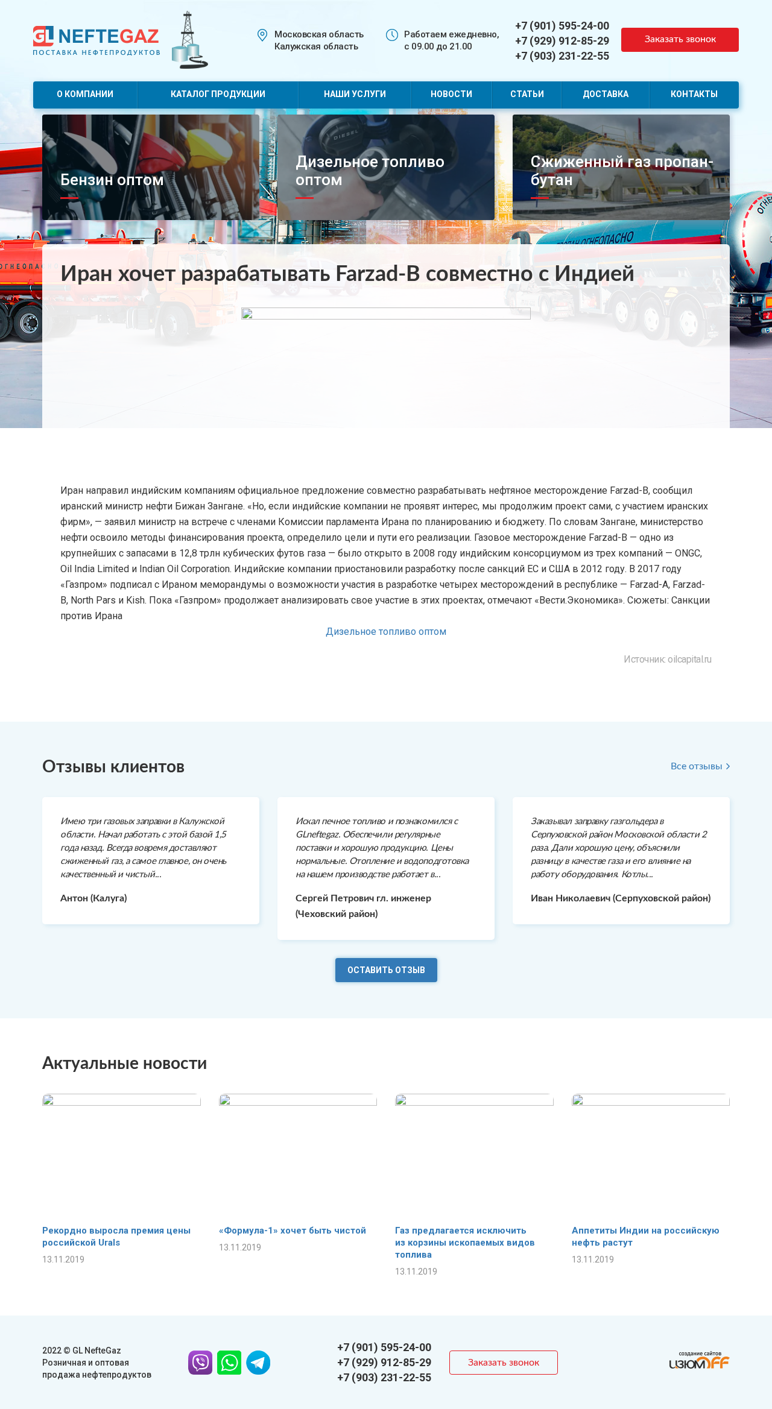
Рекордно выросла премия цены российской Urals (116, 1236)
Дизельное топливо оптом (386, 631)
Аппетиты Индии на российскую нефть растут (646, 1236)
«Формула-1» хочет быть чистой (292, 1230)
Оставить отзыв (386, 970)
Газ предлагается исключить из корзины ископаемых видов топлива (465, 1242)
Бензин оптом (112, 180)
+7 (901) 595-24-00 (562, 25)
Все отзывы (697, 766)
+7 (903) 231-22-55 (562, 55)
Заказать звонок (680, 39)
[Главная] (96, 39)
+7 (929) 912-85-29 (562, 40)
